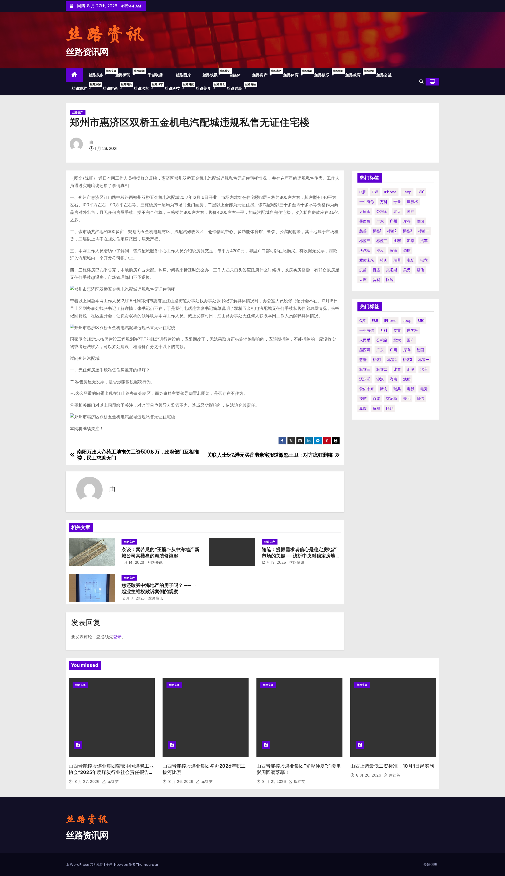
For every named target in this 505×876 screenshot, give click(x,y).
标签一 (423, 231)
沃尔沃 (364, 250)
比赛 (397, 240)
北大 (397, 211)
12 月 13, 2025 (274, 562)
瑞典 (397, 260)
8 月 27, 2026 (87, 781)
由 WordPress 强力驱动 (85, 864)
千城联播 (155, 75)
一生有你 (366, 201)
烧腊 (407, 250)
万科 (383, 201)
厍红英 (112, 781)
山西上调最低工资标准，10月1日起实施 (392, 766)
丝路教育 (358, 73)
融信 (420, 270)
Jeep (407, 192)
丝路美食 (208, 86)
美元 (407, 270)
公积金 (381, 211)
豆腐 (363, 279)
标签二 (381, 240)
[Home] (74, 75)
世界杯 (412, 201)
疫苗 (363, 270)
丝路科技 (177, 86)
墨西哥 (364, 221)
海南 (393, 250)
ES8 (375, 192)
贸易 (376, 279)
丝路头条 (99, 73)
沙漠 (380, 250)
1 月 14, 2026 (133, 562)
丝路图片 (182, 75)
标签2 (392, 231)
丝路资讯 (154, 562)
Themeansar (147, 864)
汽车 (424, 240)
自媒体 (235, 75)
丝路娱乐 (327, 73)
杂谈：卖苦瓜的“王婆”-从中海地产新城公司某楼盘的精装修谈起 (160, 553)
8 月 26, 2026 (181, 781)
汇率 (410, 240)
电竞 (424, 260)
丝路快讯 (213, 73)
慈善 (363, 231)
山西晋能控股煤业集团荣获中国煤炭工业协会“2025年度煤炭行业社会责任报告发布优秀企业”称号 (111, 772)
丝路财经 (239, 86)
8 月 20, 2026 (369, 775)
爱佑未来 (366, 260)
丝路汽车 (146, 86)
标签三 (364, 240)
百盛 (376, 270)
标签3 (407, 231)
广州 (393, 221)
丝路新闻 (128, 73)
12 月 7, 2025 (133, 598)
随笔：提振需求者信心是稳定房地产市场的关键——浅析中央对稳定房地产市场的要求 (301, 556)
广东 (380, 221)
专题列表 (430, 864)
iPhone (390, 192)
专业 (397, 201)
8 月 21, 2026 (274, 781)
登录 (117, 637)
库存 (407, 221)
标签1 (377, 231)
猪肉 (383, 260)
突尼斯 (391, 270)
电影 (410, 260)
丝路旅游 (84, 86)
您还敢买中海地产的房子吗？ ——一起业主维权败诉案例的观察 (159, 588)
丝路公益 (384, 75)
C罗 (362, 192)
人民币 (364, 211)
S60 (421, 192)
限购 (389, 279)
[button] (421, 82)
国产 (410, 211)
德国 (420, 221)
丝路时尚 (115, 86)
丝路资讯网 (87, 52)
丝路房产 (264, 73)
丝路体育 (296, 73)
